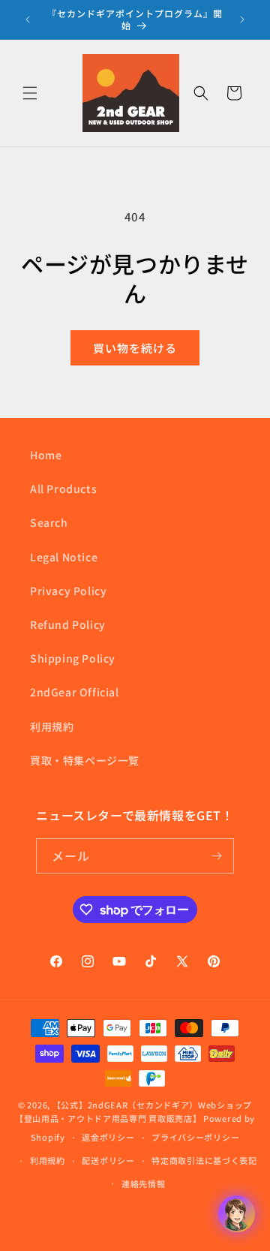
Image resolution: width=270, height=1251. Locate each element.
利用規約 (52, 726)
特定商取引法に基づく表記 (204, 1160)
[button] (30, 93)
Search (49, 522)
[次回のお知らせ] (242, 19)
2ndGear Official (74, 691)
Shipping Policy (73, 658)
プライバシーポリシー (195, 1137)
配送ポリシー (108, 1160)
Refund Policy (68, 624)
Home (46, 454)
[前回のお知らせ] (27, 19)
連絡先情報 (144, 1183)
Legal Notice (64, 556)
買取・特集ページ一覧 (85, 760)
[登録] (216, 856)
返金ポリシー (108, 1137)
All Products (63, 488)
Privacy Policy (68, 590)
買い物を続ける (135, 348)
